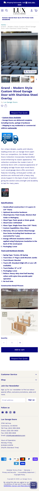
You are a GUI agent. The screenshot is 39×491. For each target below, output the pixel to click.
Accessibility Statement (26, 472)
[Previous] (5, 53)
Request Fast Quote (19, 113)
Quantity (4, 338)
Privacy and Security (9, 472)
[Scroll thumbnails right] (36, 79)
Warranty (27, 470)
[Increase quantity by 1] (20, 342)
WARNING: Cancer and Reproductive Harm (19, 486)
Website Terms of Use (14, 470)
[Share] (5, 106)
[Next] (33, 53)
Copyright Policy (19, 474)
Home (3, 25)
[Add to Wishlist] (2, 105)
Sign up (31, 400)
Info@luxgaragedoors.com (15, 435)
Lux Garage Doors (10, 102)
